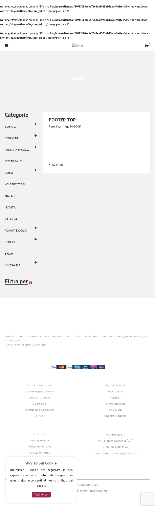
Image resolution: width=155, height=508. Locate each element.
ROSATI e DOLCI (16, 230)
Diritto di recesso (40, 398)
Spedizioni (40, 404)
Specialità (39, 434)
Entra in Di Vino (115, 385)
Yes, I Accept (41, 494)
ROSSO (10, 242)
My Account (115, 391)
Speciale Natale (39, 453)
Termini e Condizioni (39, 385)
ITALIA (9, 173)
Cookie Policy (79, 491)
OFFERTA (11, 219)
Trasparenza (98, 491)
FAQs (39, 416)
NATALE (10, 196)
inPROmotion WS (138, 485)
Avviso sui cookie (41, 463)
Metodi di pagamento (39, 391)
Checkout (115, 410)
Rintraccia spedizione (39, 410)
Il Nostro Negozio (115, 416)
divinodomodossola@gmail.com (115, 453)
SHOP (9, 253)
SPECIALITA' (13, 265)
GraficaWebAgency (114, 485)
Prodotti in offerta (39, 446)
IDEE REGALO (13, 161)
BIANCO (10, 126)
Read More (57, 164)
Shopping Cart (115, 404)
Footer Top (62, 120)
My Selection (15, 184)
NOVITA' (10, 207)
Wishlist (115, 398)
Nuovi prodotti (39, 440)
